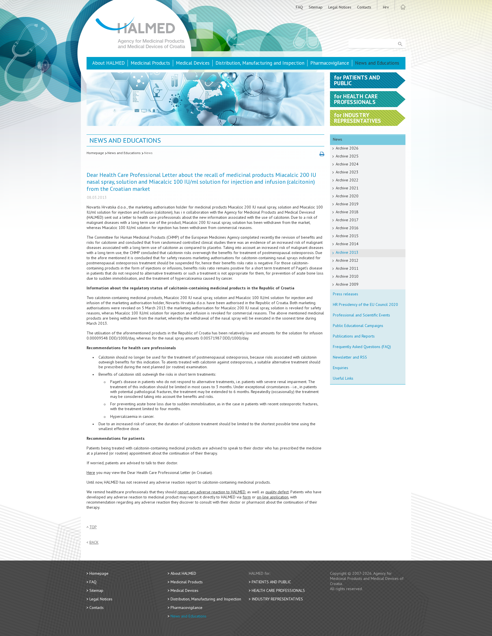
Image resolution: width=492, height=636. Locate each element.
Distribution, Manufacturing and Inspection (260, 63)
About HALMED (108, 63)
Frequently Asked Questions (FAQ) (362, 346)
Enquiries (340, 367)
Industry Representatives (277, 599)
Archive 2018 (347, 211)
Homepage (95, 153)
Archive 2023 (347, 172)
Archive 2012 (347, 260)
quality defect (277, 491)
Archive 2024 (347, 164)
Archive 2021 (347, 188)
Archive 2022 (347, 180)
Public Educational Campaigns (358, 325)
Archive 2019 (347, 203)
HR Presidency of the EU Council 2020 (365, 304)
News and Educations (377, 63)
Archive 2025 (347, 156)
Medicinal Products (150, 63)
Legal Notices (339, 7)
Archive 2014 (347, 243)
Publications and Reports (354, 336)
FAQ (299, 7)
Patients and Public (271, 581)
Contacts (364, 7)
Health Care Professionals (278, 590)
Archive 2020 (347, 196)
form (247, 497)
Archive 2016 (347, 227)
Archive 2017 (347, 219)
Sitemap (316, 7)
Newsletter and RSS (350, 357)
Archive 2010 (347, 276)
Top (93, 527)
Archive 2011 (347, 268)
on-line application (272, 497)
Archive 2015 (347, 235)
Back (94, 542)
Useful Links (343, 378)
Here (91, 472)
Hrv (386, 7)
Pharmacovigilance (329, 63)
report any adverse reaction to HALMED (211, 491)
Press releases (345, 293)
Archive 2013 (347, 252)
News (148, 153)
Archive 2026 (347, 148)
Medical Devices (193, 63)
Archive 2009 (347, 284)
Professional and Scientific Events (361, 315)
